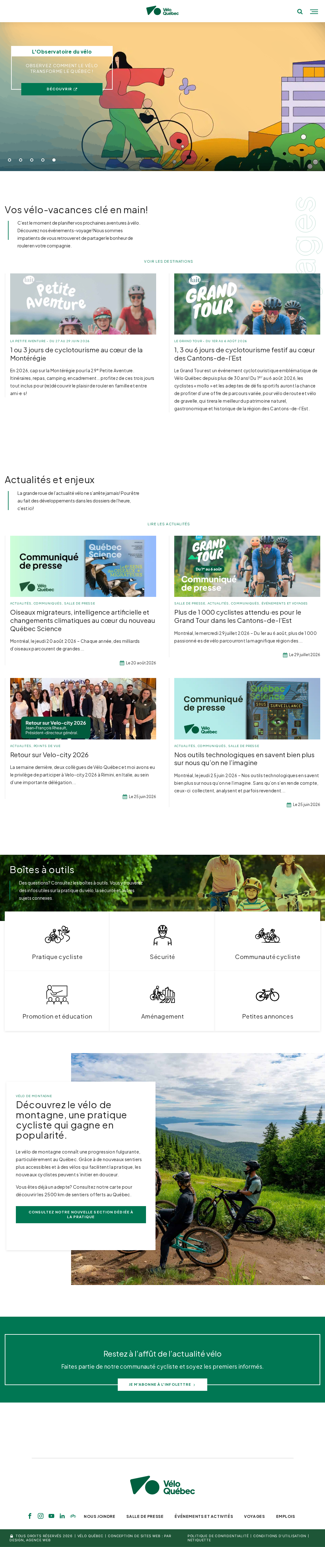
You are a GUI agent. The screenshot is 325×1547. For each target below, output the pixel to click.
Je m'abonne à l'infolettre (160, 1384)
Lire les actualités (169, 524)
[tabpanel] (162, 96)
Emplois (285, 1516)
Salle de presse (79, 603)
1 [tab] (9, 160)
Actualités (20, 603)
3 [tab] (31, 160)
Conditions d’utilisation (279, 1536)
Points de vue (47, 746)
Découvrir (59, 89)
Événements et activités (204, 1516)
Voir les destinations (168, 261)
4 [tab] (42, 160)
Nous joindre (99, 1516)
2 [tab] (20, 160)
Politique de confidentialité (218, 1536)
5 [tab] (54, 160)
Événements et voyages (285, 603)
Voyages (254, 1516)
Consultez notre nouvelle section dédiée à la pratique (81, 1214)
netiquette (199, 1540)
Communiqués (48, 603)
